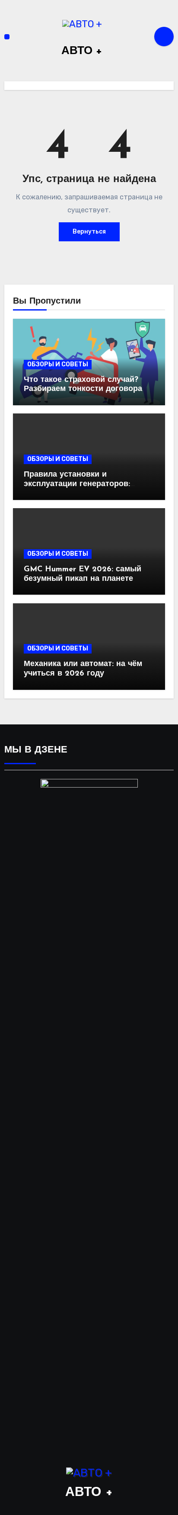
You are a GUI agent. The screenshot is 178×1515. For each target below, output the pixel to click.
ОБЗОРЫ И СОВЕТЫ (57, 364)
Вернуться (89, 231)
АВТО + (81, 51)
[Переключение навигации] (7, 36)
